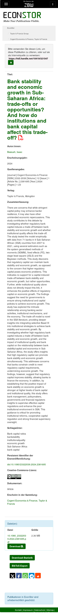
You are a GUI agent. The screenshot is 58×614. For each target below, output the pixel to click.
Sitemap (50, 610)
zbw (29, 5)
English (51, 612)
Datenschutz (39, 610)
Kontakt (18, 610)
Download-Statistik (22, 557)
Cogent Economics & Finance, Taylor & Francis (28, 39)
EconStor (11, 28)
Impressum (28, 610)
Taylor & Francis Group (19, 33)
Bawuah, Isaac (14, 152)
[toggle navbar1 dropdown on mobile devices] (6, 4)
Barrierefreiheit (40, 612)
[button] (12, 575)
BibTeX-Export (20, 565)
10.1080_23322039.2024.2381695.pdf (16, 539)
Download (15, 546)
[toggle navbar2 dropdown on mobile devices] (53, 4)
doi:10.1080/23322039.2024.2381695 (26, 464)
